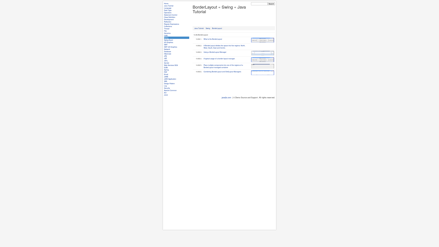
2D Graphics (168, 42)
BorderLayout (217, 28)
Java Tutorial (168, 6)
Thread (166, 28)
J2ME (166, 76)
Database (167, 51)
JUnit (166, 95)
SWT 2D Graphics (170, 47)
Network (167, 49)
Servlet (166, 63)
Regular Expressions (171, 24)
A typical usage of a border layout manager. (219, 58)
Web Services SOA (171, 65)
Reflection (167, 22)
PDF (165, 72)
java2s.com (226, 97)
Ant (165, 92)
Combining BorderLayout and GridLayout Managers (222, 71)
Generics (167, 33)
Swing (166, 38)
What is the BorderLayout (213, 39)
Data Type (167, 10)
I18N (165, 35)
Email (166, 74)
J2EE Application (170, 79)
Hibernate (167, 54)
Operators (167, 12)
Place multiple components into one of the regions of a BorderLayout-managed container (223, 66)
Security (167, 88)
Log (165, 86)
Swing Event (168, 40)
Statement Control (170, 15)
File (165, 31)
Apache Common (170, 90)
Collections (168, 26)
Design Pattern (169, 83)
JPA (165, 56)
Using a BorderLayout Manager (215, 52)
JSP (165, 58)
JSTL (166, 60)
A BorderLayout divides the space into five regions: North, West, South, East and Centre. (224, 46)
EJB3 (166, 67)
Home (166, 3)
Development (169, 19)
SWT (166, 44)
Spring (166, 70)
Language (167, 8)
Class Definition (169, 17)
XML (165, 81)
